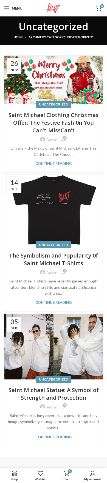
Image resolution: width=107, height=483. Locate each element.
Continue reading (53, 163)
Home (18, 37)
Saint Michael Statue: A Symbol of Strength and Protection (54, 393)
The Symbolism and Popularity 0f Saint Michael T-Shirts (53, 259)
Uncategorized (53, 104)
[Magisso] (80, 462)
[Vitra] (27, 462)
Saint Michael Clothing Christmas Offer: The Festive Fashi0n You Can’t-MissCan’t (53, 122)
